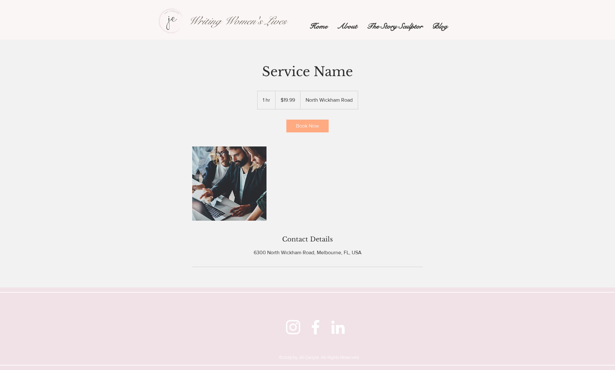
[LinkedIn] (338, 327)
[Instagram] (293, 327)
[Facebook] (315, 327)
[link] (307, 126)
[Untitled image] (229, 183)
